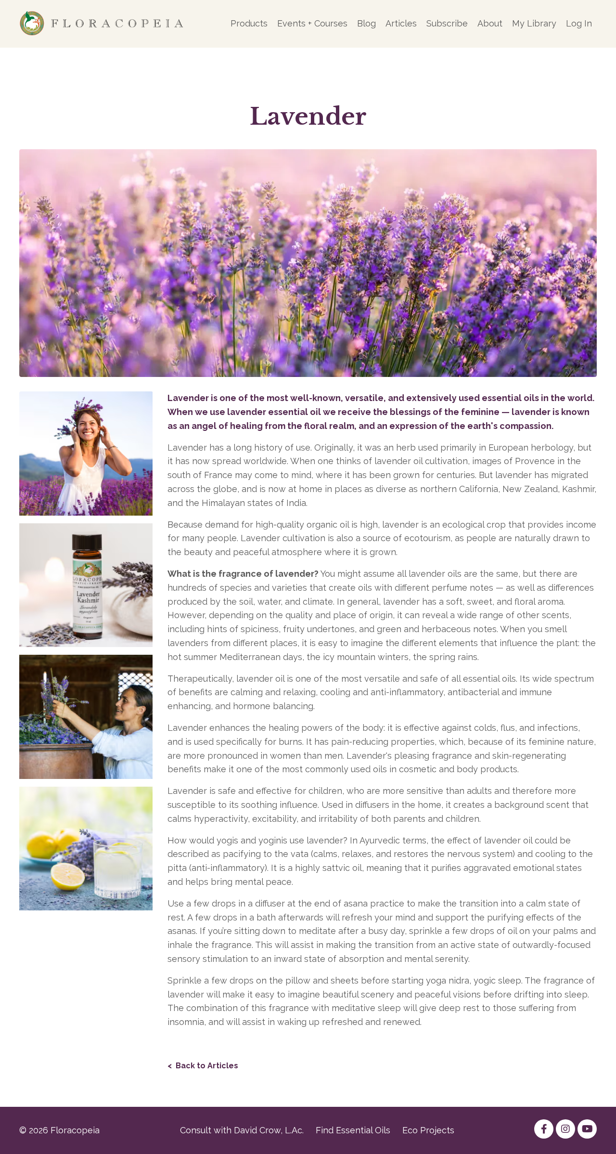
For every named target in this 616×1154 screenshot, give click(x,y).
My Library (534, 23)
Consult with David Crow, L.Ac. (242, 1130)
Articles (401, 23)
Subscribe (447, 23)
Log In (579, 23)
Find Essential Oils (353, 1130)
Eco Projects (428, 1130)
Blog (366, 23)
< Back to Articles (202, 1065)
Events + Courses (312, 23)
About (489, 23)
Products (249, 23)
